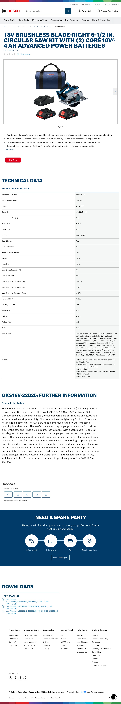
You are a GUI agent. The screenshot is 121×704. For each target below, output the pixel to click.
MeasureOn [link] (28, 639)
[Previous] (55, 127)
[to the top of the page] (117, 690)
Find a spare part (60, 558)
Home (6, 27)
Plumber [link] (95, 662)
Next (115, 91)
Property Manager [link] (99, 665)
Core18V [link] (12, 642)
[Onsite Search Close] (63, 11)
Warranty (97, 4)
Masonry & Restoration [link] (101, 649)
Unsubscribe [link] (82, 652)
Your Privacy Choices (95, 692)
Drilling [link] (46, 642)
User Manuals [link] (82, 642)
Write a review (25, 54)
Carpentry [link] (96, 642)
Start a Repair (73, 4)
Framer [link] (94, 659)
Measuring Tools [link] (31, 630)
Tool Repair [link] (81, 635)
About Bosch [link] (67, 630)
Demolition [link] (96, 652)
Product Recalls (54, 698)
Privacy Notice (73, 692)
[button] (13, 160)
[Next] (65, 127)
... (28, 27)
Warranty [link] (80, 645)
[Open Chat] (114, 697)
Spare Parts (86, 4)
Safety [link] (63, 645)
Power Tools (17, 27)
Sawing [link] (46, 649)
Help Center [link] (82, 630)
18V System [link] (13, 639)
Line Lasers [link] (28, 649)
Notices (12, 698)
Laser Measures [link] (30, 642)
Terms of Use (22, 698)
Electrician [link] (96, 655)
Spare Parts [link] (81, 639)
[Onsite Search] (68, 11)
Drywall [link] (95, 635)
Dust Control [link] (14, 645)
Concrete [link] (95, 645)
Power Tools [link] (14, 630)
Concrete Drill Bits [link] (50, 639)
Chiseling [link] (46, 645)
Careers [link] (64, 649)
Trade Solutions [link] (99, 630)
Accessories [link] (48, 630)
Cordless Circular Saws (42, 27)
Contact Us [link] (81, 649)
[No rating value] (10, 54)
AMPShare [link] (65, 642)
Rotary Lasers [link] (29, 645)
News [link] (63, 639)
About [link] (63, 635)
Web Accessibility (38, 698)
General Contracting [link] (100, 639)
